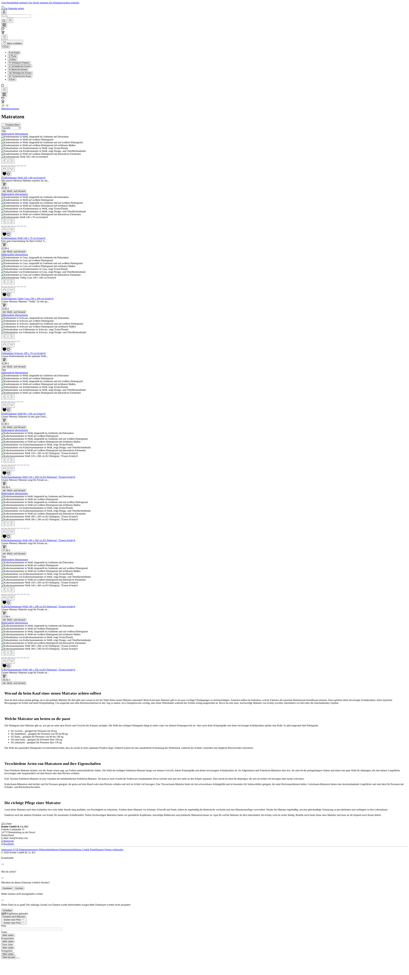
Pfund (12, 56)
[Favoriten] (2, 29)
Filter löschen (9, 957)
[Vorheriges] (4, 161)
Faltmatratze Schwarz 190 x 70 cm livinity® (23, 353)
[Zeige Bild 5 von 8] (15, 165)
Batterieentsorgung (29, 849)
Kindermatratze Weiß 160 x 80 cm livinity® (23, 177)
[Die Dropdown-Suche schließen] (10, 20)
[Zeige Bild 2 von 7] (5, 401)
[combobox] (16, 16)
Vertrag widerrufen (113, 849)
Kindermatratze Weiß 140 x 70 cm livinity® (23, 238)
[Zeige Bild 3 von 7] (9, 401)
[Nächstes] (11, 161)
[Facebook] (7, 843)
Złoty (12, 59)
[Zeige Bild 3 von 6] (9, 341)
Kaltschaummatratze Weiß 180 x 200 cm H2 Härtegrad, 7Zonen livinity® (38, 540)
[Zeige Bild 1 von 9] (2, 465)
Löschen (19, 888)
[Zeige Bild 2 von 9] (5, 465)
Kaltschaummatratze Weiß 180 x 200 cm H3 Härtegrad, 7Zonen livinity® (38, 669)
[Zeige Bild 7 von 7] (21, 401)
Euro (12, 79)
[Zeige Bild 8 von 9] (25, 465)
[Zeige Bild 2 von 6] (5, 341)
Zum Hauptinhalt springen (14, 2)
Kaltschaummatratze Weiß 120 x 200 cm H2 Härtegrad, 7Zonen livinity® (38, 477)
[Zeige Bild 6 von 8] (18, 165)
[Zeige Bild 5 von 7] (15, 401)
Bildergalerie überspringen (14, 133)
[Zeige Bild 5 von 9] (15, 465)
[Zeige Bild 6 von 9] (18, 465)
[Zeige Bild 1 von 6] (2, 341)
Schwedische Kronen (20, 66)
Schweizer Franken (19, 63)
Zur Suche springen (38, 2)
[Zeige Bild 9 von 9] (28, 465)
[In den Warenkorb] (4, 184)
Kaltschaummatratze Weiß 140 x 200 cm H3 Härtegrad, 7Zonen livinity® (38, 606)
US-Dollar (14, 52)
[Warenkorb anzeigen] (2, 102)
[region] (204, 153)
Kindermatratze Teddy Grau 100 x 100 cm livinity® (27, 298)
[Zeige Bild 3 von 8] (9, 165)
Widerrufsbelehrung (49, 849)
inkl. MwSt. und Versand (14, 191)
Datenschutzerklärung (70, 849)
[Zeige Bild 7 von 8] (21, 165)
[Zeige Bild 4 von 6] (12, 341)
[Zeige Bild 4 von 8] (12, 165)
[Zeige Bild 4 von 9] (12, 465)
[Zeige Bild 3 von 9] (9, 465)
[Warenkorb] (2, 33)
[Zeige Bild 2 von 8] (5, 165)
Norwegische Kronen (20, 73)
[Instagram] (7, 841)
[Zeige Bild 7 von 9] (21, 465)
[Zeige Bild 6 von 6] (18, 341)
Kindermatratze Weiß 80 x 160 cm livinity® (23, 413)
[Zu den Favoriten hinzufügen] (6, 174)
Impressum (7, 849)
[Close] (2, 864)
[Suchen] (3, 21)
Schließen (7, 910)
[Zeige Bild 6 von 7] (18, 401)
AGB (16, 849)
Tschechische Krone (20, 76)
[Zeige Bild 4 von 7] (12, 401)
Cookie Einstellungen (93, 849)
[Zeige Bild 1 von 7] (2, 401)
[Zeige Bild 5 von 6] (15, 341)
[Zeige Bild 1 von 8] (2, 165)
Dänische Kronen (18, 69)
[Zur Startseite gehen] (12, 8)
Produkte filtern (12, 125)
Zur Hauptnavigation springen (64, 2)
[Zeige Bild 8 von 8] (25, 165)
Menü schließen (14, 43)
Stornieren (7, 888)
